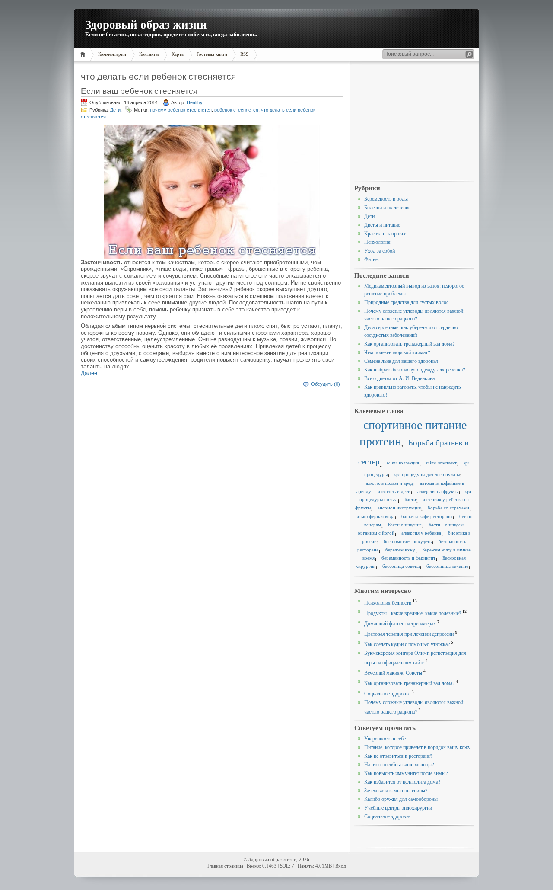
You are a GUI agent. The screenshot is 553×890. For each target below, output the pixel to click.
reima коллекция (403, 463)
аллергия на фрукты (437, 491)
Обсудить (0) (325, 384)
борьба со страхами (448, 508)
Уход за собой (379, 250)
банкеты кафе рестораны (426, 516)
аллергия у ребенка (421, 533)
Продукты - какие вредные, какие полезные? (412, 612)
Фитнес (372, 259)
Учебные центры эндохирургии (398, 807)
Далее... (91, 373)
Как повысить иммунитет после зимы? (406, 772)
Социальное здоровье (387, 693)
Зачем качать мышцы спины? (395, 790)
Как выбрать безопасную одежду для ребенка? (414, 369)
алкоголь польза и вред (389, 483)
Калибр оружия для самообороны (401, 798)
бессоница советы (401, 566)
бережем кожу (400, 550)
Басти (410, 499)
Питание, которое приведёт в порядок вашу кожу (417, 746)
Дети (115, 109)
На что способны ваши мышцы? (399, 764)
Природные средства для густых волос (406, 301)
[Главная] (84, 54)
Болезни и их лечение (387, 207)
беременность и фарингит (408, 558)
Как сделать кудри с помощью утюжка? (407, 643)
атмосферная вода (375, 516)
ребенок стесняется (236, 109)
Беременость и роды (386, 198)
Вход (340, 866)
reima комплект (441, 463)
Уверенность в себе (385, 738)
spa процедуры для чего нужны (427, 474)
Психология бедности (387, 602)
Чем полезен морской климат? (397, 352)
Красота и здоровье (385, 233)
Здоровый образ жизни (146, 24)
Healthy (194, 102)
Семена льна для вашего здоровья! (402, 360)
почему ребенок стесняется (181, 109)
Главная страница (225, 866)
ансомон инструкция (399, 508)
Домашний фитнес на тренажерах (400, 623)
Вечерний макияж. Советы (393, 672)
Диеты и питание (382, 224)
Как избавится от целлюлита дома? (402, 781)
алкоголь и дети (394, 491)
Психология (377, 241)
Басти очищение (405, 525)
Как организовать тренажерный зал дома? (409, 343)
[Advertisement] (414, 121)
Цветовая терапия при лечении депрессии (409, 633)
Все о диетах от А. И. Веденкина (399, 378)
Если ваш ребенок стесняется (139, 90)
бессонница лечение (447, 566)
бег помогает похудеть (408, 541)
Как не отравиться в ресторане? (398, 755)
